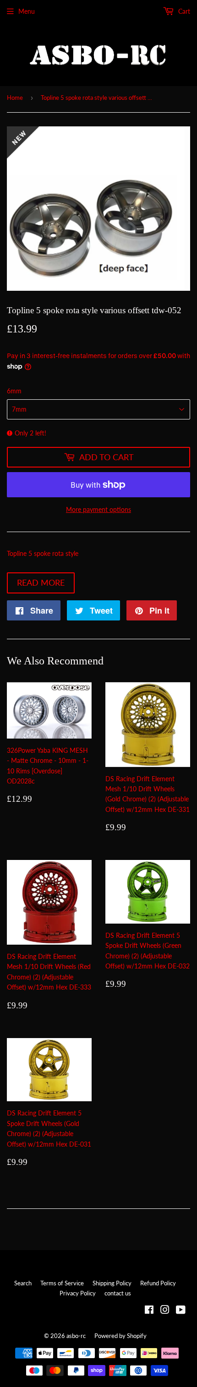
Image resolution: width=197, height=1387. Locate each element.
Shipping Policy (112, 1283)
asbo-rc (76, 1335)
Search (23, 1283)
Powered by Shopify (120, 1335)
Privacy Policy (78, 1293)
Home (15, 97)
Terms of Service (62, 1283)
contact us (117, 1293)
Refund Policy (158, 1283)
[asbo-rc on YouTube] (181, 1311)
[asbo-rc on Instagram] (165, 1311)
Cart (183, 11)
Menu (26, 11)
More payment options (98, 509)
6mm (14, 391)
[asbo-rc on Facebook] (149, 1311)
